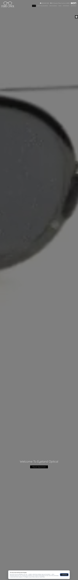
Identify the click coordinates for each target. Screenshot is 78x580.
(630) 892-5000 (45, 3)
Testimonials (73, 5)
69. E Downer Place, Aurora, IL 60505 (60, 3)
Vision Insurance (53, 5)
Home (34, 5)
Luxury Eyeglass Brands (42, 5)
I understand (64, 574)
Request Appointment (39, 467)
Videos (59, 5)
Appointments (66, 5)
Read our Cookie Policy (39, 576)
